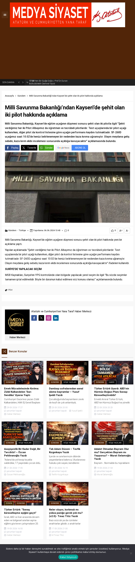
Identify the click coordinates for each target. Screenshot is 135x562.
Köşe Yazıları (70, 382)
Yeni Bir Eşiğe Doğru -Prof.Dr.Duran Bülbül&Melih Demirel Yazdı (48, 82)
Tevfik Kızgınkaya (60, 474)
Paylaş (14, 147)
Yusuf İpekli (77, 410)
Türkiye (22, 230)
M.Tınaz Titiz (58, 535)
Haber (111, 382)
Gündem (21, 96)
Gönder (49, 147)
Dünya (9, 503)
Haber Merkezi (17, 337)
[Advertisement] (67, 54)
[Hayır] (131, 553)
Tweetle (31, 147)
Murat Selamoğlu (105, 474)
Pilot (10, 290)
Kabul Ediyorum (68, 557)
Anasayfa (9, 96)
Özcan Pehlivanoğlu (16, 474)
